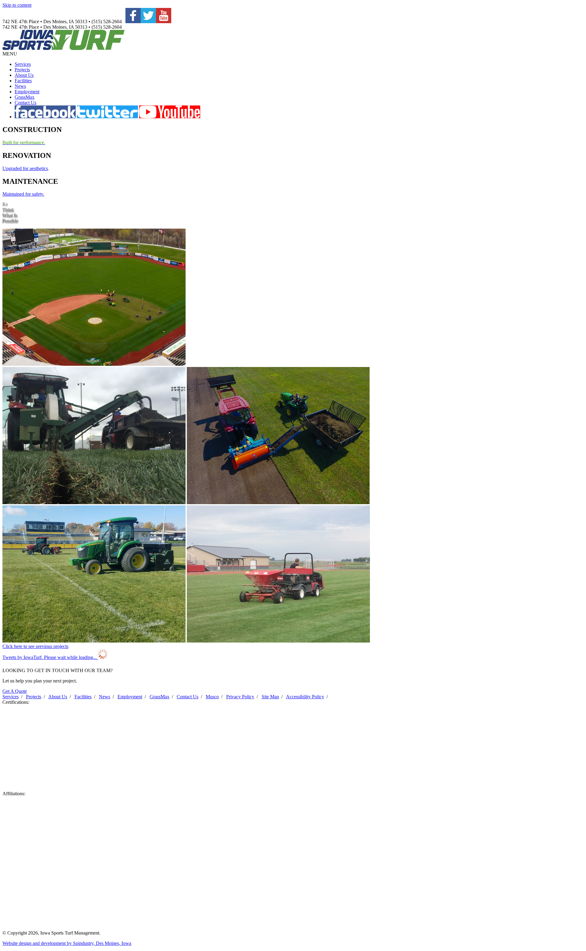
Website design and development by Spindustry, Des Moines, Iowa (66, 943)
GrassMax (24, 97)
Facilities (23, 80)
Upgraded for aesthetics (25, 168)
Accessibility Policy (305, 696)
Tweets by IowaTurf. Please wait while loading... (50, 657)
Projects (22, 69)
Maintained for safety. (23, 194)
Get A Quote (14, 691)
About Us (24, 75)
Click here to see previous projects (35, 646)
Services (23, 64)
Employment (27, 91)
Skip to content (16, 5)
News (20, 86)
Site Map (270, 696)
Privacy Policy (240, 696)
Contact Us (25, 102)
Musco (212, 696)
